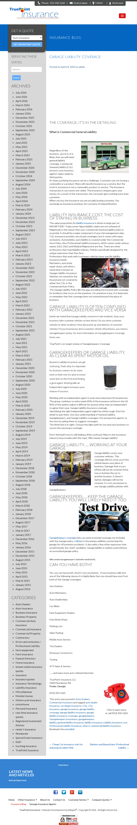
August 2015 (23, 559)
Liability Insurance (26, 687)
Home (12, 799)
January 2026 (23, 113)
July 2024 (21, 188)
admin (82, 66)
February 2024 (24, 209)
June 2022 (21, 292)
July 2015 (21, 564)
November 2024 (25, 171)
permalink (69, 729)
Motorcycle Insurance (28, 700)
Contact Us (59, 799)
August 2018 (23, 484)
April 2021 (22, 351)
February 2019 (24, 459)
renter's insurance (26, 729)
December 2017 (25, 518)
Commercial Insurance (28, 629)
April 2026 (22, 100)
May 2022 (21, 297)
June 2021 (21, 342)
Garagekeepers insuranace (63, 719)
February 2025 (24, 159)
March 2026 (23, 105)
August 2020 (23, 384)
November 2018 (25, 472)
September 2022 (25, 280)
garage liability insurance (73, 712)
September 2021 (25, 330)
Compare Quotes (101, 799)
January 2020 (23, 413)
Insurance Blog (18, 804)
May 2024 (21, 196)
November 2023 (25, 221)
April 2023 (22, 251)
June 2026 (21, 96)
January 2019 (23, 463)
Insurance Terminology (29, 683)
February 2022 (24, 309)
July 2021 (21, 338)
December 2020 (25, 367)
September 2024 (25, 180)
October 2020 (24, 376)
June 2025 (21, 142)
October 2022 (24, 276)
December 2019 (25, 418)
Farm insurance (24, 654)
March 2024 (23, 205)
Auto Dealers (23, 604)
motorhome (22, 704)
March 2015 (23, 580)
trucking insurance (26, 746)
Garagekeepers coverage (62, 537)
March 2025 (23, 155)
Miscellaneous (24, 691)
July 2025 (21, 138)
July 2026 (21, 92)
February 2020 (24, 409)
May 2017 (21, 526)
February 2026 (24, 109)
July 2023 (21, 238)
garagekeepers (86, 715)
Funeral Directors (26, 658)
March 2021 (23, 355)
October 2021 (24, 326)
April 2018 (22, 501)
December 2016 (25, 538)
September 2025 (25, 130)
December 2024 (25, 167)
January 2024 (23, 213)
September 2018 (25, 480)
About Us (45, 799)
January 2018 (23, 513)
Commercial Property (28, 633)
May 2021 (21, 347)
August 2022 (23, 284)
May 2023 (21, 246)
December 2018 (25, 468)
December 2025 (25, 117)
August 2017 (23, 522)
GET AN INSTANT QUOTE (27, 44)
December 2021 (25, 317)
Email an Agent (80, 3)
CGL (85, 705)
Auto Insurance (24, 608)
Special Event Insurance (29, 737)
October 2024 (24, 176)
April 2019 (22, 451)
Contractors (23, 637)
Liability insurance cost (115, 722)
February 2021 (24, 359)
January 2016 (23, 547)
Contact (99, 3)
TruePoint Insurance (27, 750)
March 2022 (23, 305)
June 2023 (21, 242)
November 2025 (25, 121)
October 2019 (24, 426)
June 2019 (21, 443)
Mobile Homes (24, 696)
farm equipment (25, 650)
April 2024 (22, 201)
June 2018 (21, 493)
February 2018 (24, 509)
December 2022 (25, 267)
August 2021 (23, 334)
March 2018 (23, 505)
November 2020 (25, 372)
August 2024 (23, 184)
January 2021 (23, 363)
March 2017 (23, 530)
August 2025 (23, 134)
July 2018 (21, 488)
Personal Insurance (26, 708)
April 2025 (22, 151)
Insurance (21, 675)
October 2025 (24, 125)
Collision (78, 541)
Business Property (26, 616)
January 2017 (23, 534)
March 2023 (23, 255)
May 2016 (21, 543)
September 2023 (25, 230)
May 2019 (21, 447)
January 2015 (23, 584)
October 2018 (24, 476)
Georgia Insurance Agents (42, 804)
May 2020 (21, 397)
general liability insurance (70, 722)
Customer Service (77, 799)
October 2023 (24, 226)
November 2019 (25, 422)
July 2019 (21, 438)
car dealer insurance (71, 705)
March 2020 (23, 405)
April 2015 (22, 576)
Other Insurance (26, 799)
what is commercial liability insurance (102, 725)
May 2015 (21, 572)
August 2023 (23, 234)
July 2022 (21, 288)
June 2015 (21, 568)
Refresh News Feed (17, 780)
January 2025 (23, 163)
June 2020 (21, 392)
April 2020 (22, 401)
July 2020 (21, 388)
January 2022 (23, 313)
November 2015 (25, 555)
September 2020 (25, 380)
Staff (18, 741)
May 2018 (21, 497)
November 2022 (25, 271)
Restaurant (22, 733)
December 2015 (25, 551)
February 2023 (24, 259)
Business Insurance (26, 612)
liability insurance (85, 223)
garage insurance (70, 709)
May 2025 (21, 146)
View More (63, 765)
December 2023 (25, 217)
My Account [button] (117, 3)
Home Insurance (25, 662)
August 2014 (23, 589)
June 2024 (21, 192)
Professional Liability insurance (65, 725)
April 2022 (22, 301)
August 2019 (23, 434)
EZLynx (72, 809)
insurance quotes (25, 679)
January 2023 (23, 263)
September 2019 (25, 430)
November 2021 (25, 322)
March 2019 (23, 455)
